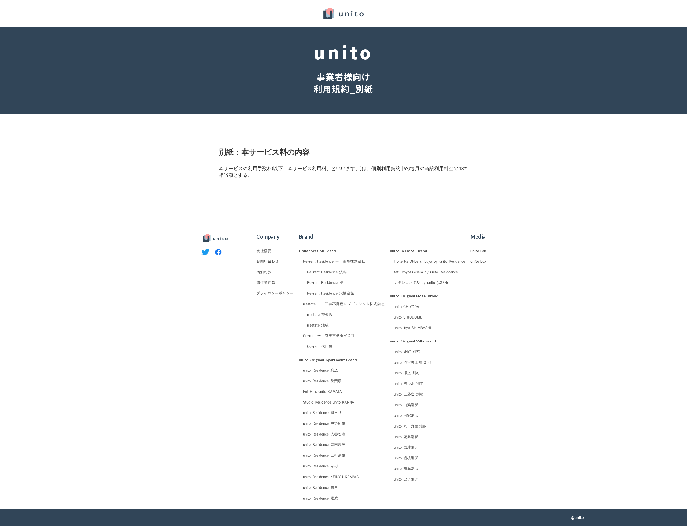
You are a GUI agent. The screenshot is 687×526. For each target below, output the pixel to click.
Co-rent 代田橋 (319, 346)
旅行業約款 (265, 282)
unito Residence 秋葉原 (322, 381)
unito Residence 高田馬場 (324, 444)
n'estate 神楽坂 (319, 314)
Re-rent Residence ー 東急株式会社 (334, 261)
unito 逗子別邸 (406, 479)
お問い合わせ (267, 261)
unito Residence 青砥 (320, 466)
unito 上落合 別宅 (409, 394)
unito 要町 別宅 (407, 352)
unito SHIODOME (408, 317)
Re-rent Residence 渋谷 (327, 272)
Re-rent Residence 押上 (327, 282)
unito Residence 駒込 (320, 370)
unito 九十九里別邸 (410, 426)
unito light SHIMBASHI (412, 328)
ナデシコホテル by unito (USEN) (421, 282)
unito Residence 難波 (320, 498)
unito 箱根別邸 (406, 458)
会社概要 (263, 251)
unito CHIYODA (406, 306)
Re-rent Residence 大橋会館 (330, 293)
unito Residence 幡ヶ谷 (322, 412)
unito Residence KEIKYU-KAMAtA (331, 476)
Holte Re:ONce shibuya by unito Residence (429, 261)
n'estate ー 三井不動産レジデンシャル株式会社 (344, 304)
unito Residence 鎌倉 (320, 487)
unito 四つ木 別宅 (409, 383)
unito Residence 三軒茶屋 (324, 455)
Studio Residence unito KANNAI (329, 402)
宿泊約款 (263, 272)
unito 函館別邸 (406, 415)
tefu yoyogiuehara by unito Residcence (426, 272)
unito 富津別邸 (406, 447)
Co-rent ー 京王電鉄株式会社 (329, 335)
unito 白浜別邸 (406, 405)
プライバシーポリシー (275, 293)
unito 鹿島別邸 (406, 437)
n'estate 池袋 (318, 325)
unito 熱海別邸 (406, 468)
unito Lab (478, 251)
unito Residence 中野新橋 (324, 423)
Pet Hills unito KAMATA (322, 391)
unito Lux (478, 261)
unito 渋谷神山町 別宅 (412, 362)
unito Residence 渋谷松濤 (324, 434)
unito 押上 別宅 (407, 373)
